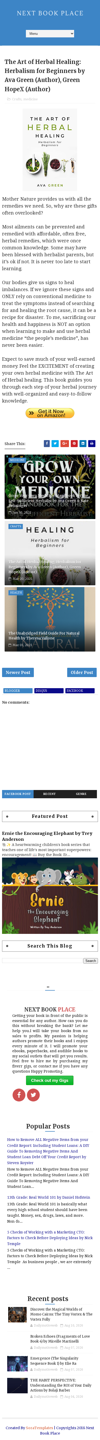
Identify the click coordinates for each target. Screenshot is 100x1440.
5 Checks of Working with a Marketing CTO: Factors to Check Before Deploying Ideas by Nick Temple (50, 1238)
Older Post (82, 672)
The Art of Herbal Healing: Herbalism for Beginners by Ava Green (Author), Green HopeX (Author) (44, 566)
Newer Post (18, 672)
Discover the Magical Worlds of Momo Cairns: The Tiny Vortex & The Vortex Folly (61, 1314)
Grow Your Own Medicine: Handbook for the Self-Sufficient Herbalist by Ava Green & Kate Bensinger (48, 500)
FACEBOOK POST (18, 794)
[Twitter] (33, 1095)
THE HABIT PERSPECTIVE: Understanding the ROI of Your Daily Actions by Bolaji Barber (61, 1385)
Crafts (16, 99)
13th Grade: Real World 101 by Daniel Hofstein (48, 1197)
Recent (49, 794)
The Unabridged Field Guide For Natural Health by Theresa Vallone (43, 636)
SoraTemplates (39, 1428)
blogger (12, 691)
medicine (30, 99)
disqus (41, 691)
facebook (75, 691)
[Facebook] (19, 1095)
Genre (81, 794)
